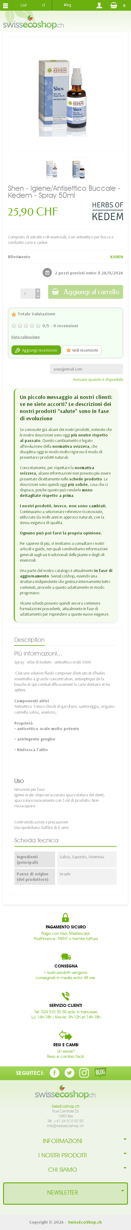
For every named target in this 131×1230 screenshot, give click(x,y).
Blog (67, 5)
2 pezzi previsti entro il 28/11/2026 (89, 273)
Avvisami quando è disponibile (98, 379)
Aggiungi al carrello (91, 292)
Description (29, 639)
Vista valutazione (25, 337)
